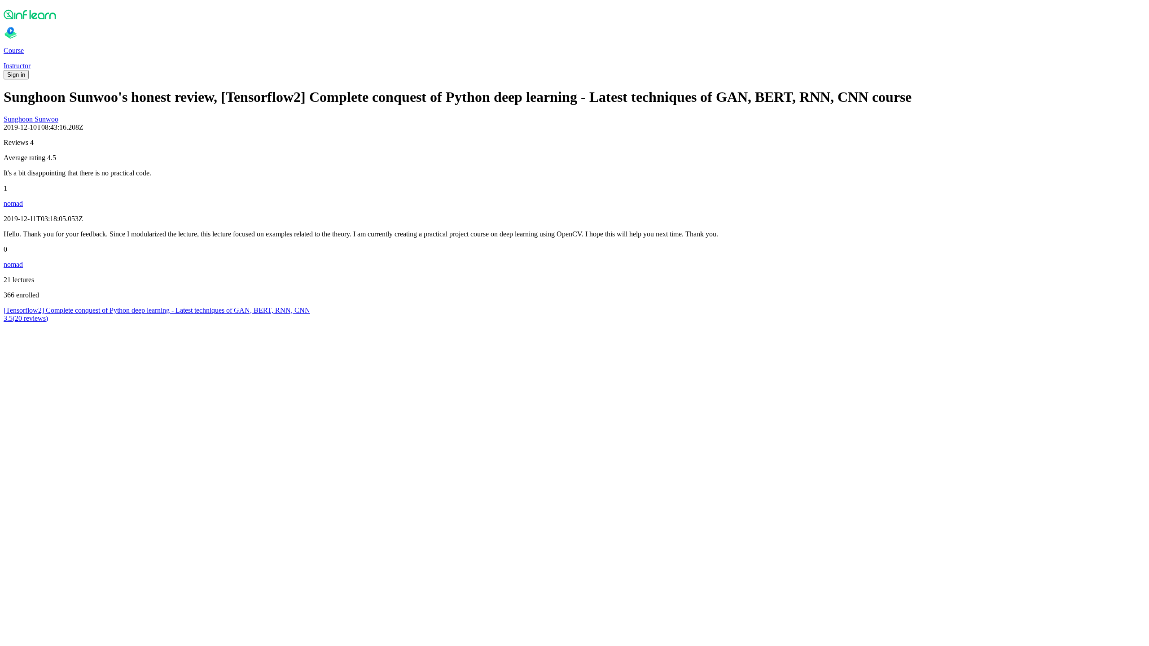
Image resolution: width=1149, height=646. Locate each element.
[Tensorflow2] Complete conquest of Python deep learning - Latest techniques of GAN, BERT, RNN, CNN (157, 310)
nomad (13, 203)
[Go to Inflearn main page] (574, 14)
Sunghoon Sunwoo (31, 119)
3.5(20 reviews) (26, 318)
